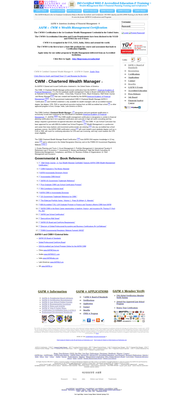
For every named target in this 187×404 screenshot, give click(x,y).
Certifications (134, 74)
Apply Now (94, 72)
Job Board (132, 97)
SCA (97, 333)
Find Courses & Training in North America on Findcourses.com (110, 340)
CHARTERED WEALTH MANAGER (95, 336)
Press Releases (134, 94)
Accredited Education (137, 91)
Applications (133, 77)
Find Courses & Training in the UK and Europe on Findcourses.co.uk (75, 340)
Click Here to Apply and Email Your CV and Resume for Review (60, 76)
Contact (131, 81)
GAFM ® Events (135, 87)
